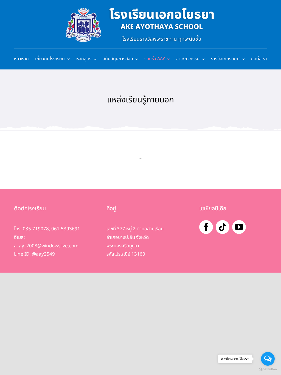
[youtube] (239, 227)
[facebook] (206, 227)
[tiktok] (222, 227)
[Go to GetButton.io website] (268, 369)
